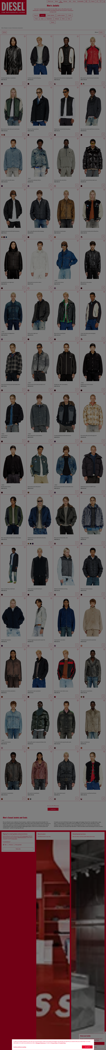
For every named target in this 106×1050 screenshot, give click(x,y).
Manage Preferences (41, 1043)
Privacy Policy (54, 1043)
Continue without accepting (19, 1047)
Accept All (87, 1047)
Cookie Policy (62, 1043)
